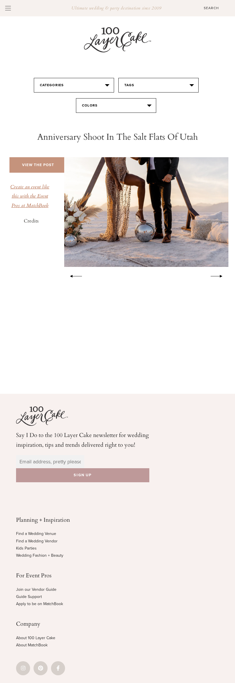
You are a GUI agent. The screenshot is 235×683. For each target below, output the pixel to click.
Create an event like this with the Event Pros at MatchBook (29, 196)
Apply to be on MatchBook (39, 603)
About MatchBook (32, 645)
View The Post (38, 165)
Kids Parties (26, 548)
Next (219, 275)
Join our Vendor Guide (36, 589)
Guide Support (29, 596)
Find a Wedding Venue (36, 533)
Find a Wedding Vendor (37, 541)
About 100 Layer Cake (35, 637)
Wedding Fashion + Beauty (39, 555)
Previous (73, 275)
